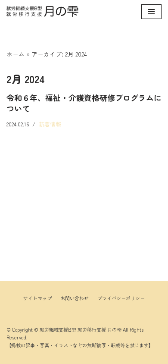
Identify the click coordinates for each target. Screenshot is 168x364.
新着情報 (50, 124)
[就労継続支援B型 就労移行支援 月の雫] (42, 11)
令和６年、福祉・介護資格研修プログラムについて (84, 103)
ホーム (15, 54)
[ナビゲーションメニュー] (151, 11)
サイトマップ (37, 298)
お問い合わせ (74, 298)
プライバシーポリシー (121, 298)
